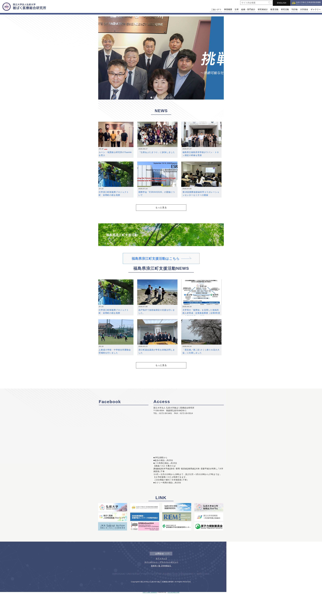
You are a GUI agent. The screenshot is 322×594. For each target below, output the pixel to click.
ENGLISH (281, 3)
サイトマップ (161, 558)
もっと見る (161, 207)
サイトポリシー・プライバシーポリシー (161, 562)
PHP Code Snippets (150, 592)
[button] (269, 2)
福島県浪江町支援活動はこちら (156, 258)
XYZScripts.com (173, 592)
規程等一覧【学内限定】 (161, 566)
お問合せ (159, 554)
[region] (161, 58)
